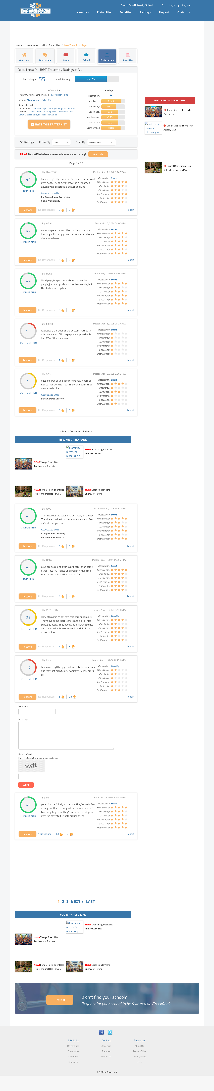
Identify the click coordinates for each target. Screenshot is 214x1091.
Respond (27, 210)
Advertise (106, 1046)
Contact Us (184, 12)
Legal (139, 1062)
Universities (82, 12)
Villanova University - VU (38, 100)
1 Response (44, 834)
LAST (90, 901)
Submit (26, 785)
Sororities (125, 12)
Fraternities (104, 12)
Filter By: (45, 142)
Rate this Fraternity (50, 124)
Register (186, 5)
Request (164, 12)
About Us (139, 1046)
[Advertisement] (76, 866)
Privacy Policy (139, 1056)
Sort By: (81, 142)
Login (172, 5)
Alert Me (98, 154)
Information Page (59, 94)
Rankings (145, 12)
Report (130, 210)
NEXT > (77, 901)
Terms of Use (139, 1051)
